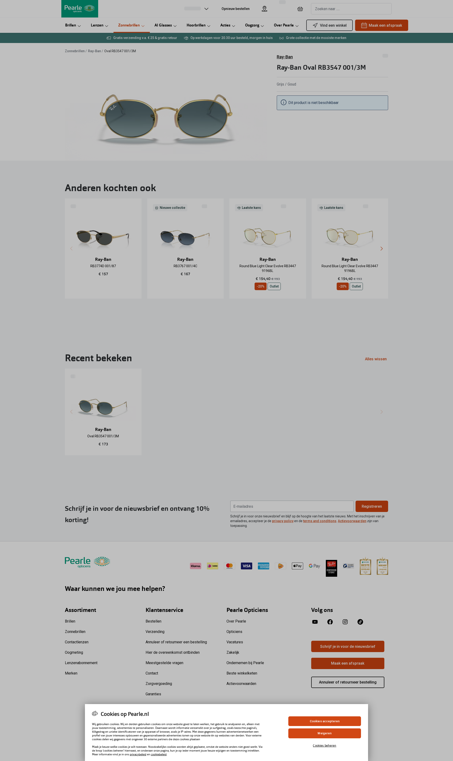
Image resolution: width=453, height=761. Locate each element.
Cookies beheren (324, 746)
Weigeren (324, 733)
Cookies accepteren (325, 721)
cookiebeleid (159, 754)
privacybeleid (138, 754)
